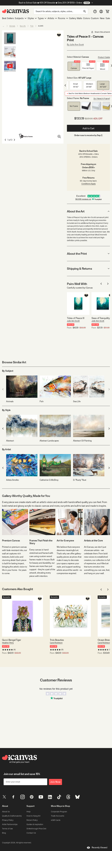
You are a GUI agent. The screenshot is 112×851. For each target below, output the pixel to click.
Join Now (55, 782)
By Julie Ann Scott (75, 44)
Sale (108, 18)
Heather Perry (8, 643)
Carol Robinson (56, 643)
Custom (95, 18)
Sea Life (23, 26)
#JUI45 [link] (40, 26)
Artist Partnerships (9, 824)
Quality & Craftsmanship (12, 816)
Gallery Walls (75, 18)
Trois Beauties (57, 639)
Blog (4, 833)
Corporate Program (59, 811)
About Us (6, 811)
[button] (74, 66)
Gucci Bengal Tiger (11, 639)
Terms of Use (7, 829)
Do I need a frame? (102, 98)
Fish (31, 26)
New (102, 18)
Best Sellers (8, 18)
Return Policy (32, 820)
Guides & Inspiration (34, 824)
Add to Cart (88, 128)
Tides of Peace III (75, 318)
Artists (51, 18)
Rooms (61, 18)
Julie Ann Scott (73, 321)
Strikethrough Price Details (37, 829)
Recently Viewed (99, 847)
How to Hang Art (33, 816)
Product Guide (104, 57)
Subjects (19, 18)
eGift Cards (55, 820)
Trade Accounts (57, 816)
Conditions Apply (88, 184)
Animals (12, 26)
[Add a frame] (26, 136)
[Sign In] (101, 11)
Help (28, 811)
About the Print (77, 253)
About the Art (75, 211)
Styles (31, 18)
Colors (86, 18)
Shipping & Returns (79, 268)
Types (41, 18)
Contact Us (31, 833)
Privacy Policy (7, 820)
